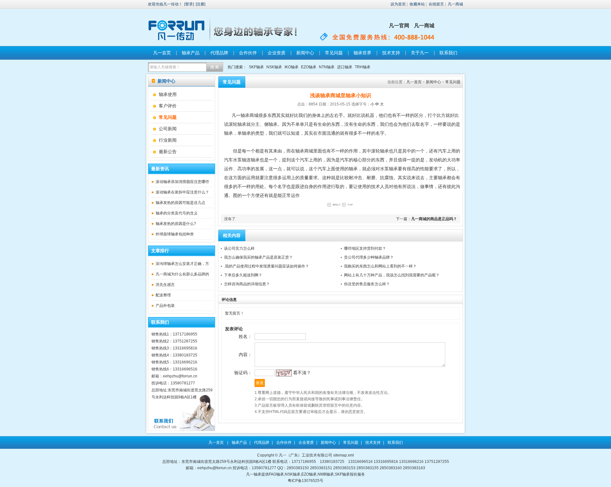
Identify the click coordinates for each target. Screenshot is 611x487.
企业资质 (276, 52)
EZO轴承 (308, 67)
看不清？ (302, 372)
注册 (200, 4)
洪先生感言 (165, 284)
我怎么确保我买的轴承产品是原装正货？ (258, 257)
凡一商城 (455, 4)
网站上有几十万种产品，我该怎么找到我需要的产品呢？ (391, 275)
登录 (189, 4)
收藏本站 (417, 4)
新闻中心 (305, 52)
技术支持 (391, 52)
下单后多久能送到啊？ (243, 275)
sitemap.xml (343, 455)
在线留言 (436, 4)
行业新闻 (168, 140)
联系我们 (448, 52)
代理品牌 (219, 52)
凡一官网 (399, 25)
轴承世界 (362, 52)
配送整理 (163, 295)
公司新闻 (168, 128)
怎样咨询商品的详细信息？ (247, 284)
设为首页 (398, 4)
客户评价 (168, 105)
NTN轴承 (326, 67)
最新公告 (168, 151)
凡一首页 (162, 52)
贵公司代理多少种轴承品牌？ (369, 257)
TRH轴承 (362, 67)
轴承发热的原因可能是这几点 (180, 202)
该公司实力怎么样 (239, 248)
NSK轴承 (274, 67)
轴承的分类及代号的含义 (177, 213)
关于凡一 (420, 52)
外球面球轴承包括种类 (175, 234)
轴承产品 (191, 52)
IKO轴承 (291, 67)
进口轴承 (344, 67)
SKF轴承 (256, 67)
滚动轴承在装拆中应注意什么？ (182, 192)
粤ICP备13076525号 (305, 480)
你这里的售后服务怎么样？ (367, 284)
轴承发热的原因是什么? (176, 223)
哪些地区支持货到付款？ (365, 248)
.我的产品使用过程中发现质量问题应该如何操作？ (266, 266)
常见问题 (334, 52)
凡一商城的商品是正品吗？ (434, 219)
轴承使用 (168, 94)
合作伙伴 (248, 52)
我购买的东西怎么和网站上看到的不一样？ (380, 266)
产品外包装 (165, 305)
